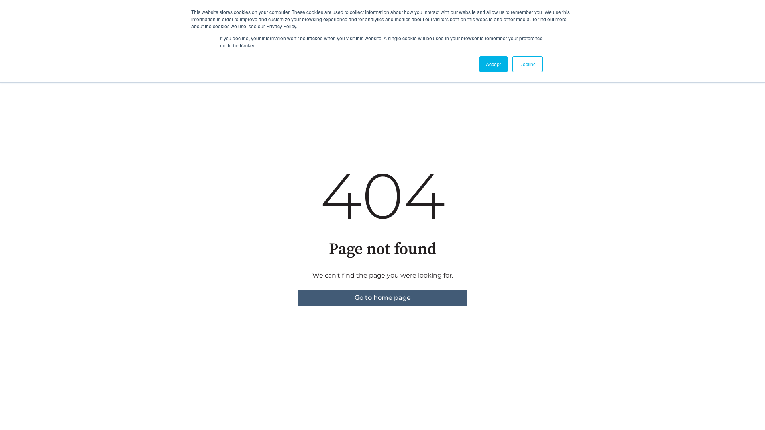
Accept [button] (493, 64)
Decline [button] (527, 64)
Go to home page (383, 297)
